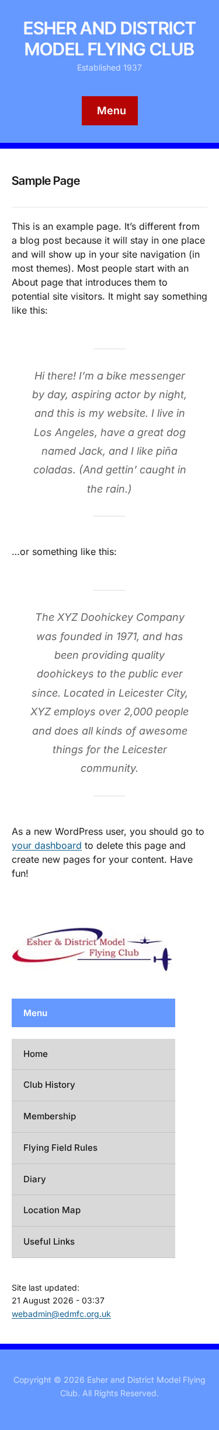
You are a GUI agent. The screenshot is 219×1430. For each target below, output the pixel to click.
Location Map (52, 1209)
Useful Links (49, 1241)
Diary (34, 1179)
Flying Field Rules (60, 1147)
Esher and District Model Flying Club (109, 38)
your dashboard (47, 845)
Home (35, 1053)
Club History (49, 1084)
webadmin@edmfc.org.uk (61, 1314)
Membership (49, 1116)
